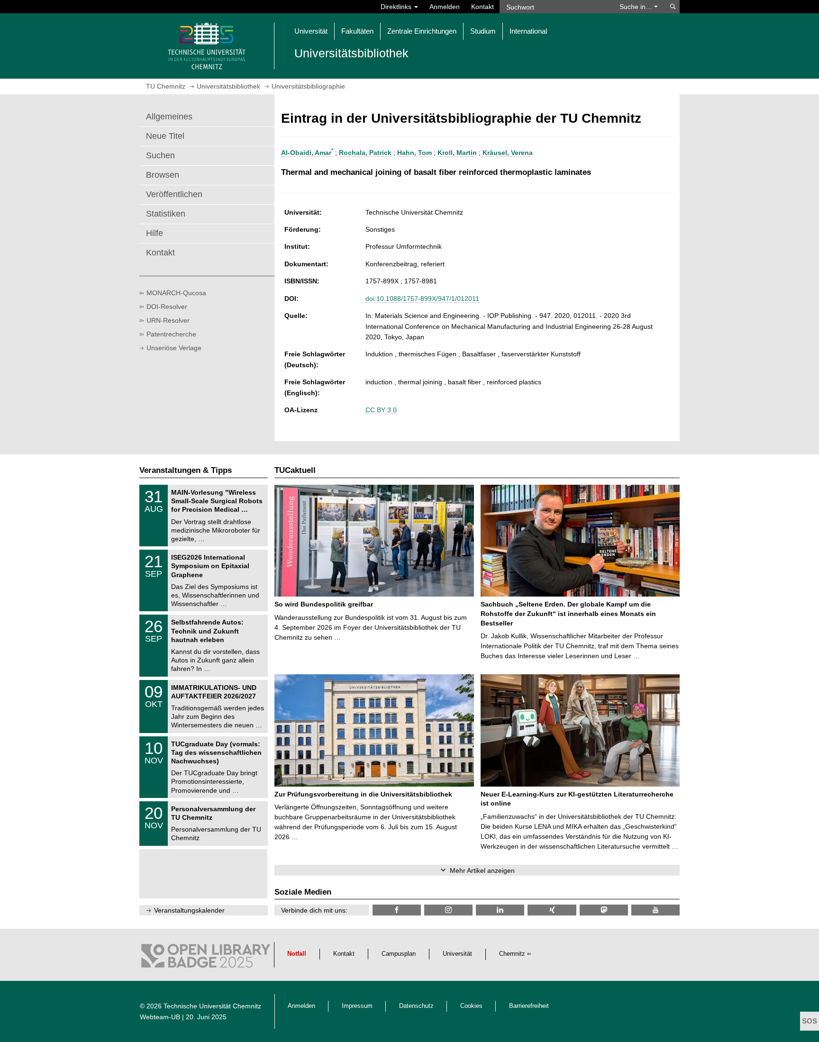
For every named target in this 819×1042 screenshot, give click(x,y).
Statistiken (165, 213)
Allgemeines (169, 116)
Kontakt (482, 6)
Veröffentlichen (174, 194)
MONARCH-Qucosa (176, 293)
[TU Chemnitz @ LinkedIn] (500, 910)
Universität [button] (311, 31)
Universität (457, 954)
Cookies (471, 1006)
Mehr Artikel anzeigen (482, 870)
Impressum (357, 1006)
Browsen (162, 175)
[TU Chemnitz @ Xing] (552, 910)
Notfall (296, 954)
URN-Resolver (168, 320)
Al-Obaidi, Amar (307, 152)
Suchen (160, 155)
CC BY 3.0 (381, 410)
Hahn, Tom (414, 152)
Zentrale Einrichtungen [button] (421, 31)
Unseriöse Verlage (173, 348)
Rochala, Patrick (365, 152)
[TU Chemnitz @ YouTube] (655, 910)
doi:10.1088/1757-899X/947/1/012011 (422, 298)
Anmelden (444, 6)
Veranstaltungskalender (189, 910)
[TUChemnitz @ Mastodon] (604, 910)
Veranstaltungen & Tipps (185, 470)
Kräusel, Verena (507, 152)
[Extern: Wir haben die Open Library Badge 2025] (205, 958)
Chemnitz (512, 954)
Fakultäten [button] (357, 31)
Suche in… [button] (636, 6)
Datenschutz (416, 1006)
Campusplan (399, 954)
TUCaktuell (295, 470)
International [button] (528, 31)
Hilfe (154, 233)
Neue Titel (165, 136)
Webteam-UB (160, 1017)
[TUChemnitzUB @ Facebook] (397, 910)
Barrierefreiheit (529, 1006)
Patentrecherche (171, 334)
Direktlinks (397, 6)
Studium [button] (483, 31)
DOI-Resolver (166, 306)
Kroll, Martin (457, 152)
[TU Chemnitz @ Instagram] (448, 910)
